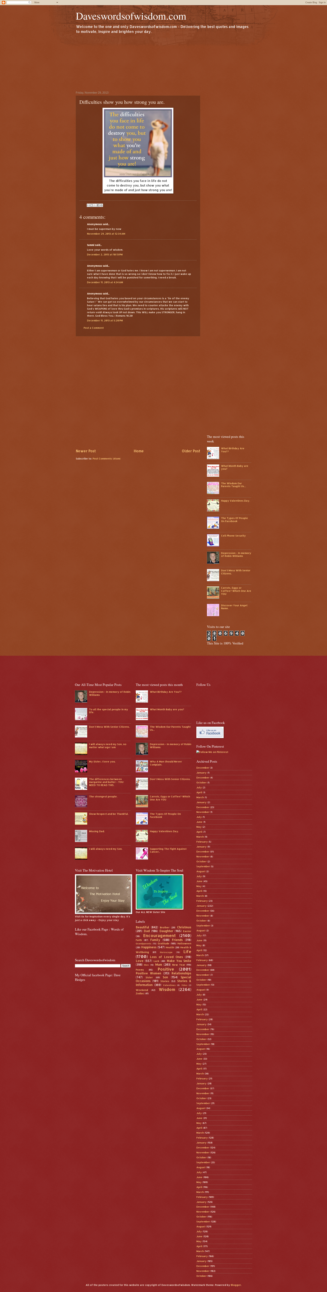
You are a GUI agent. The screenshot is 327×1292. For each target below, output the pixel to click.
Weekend (142, 990)
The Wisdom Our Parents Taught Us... (233, 485)
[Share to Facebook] (98, 205)
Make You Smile (179, 961)
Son (165, 977)
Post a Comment (94, 327)
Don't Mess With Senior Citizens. (235, 572)
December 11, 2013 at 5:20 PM (105, 320)
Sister (149, 977)
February (202, 841)
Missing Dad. (97, 831)
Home (139, 451)
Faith (139, 940)
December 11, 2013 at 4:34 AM (105, 282)
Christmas (184, 927)
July (199, 787)
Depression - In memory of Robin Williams (236, 554)
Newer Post (86, 451)
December (202, 767)
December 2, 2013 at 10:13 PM (105, 254)
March (200, 797)
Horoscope (166, 952)
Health (170, 947)
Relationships (181, 973)
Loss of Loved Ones (166, 957)
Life (187, 951)
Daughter (166, 931)
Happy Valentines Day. (235, 500)
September (203, 866)
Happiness (149, 947)
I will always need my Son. (105, 848)
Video (184, 985)
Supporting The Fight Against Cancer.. (168, 850)
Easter (187, 931)
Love (139, 961)
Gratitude (163, 943)
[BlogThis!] (91, 205)
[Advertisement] (163, 62)
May (199, 826)
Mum (158, 964)
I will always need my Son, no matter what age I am (107, 745)
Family (155, 940)
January (201, 772)
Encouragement (159, 935)
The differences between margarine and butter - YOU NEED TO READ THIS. (106, 782)
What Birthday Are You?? (232, 450)
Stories (164, 981)
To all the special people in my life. (108, 711)
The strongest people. (103, 796)
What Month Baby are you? (234, 467)
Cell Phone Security (233, 535)
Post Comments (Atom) (107, 458)
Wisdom (167, 989)
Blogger (236, 1285)
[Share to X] (95, 205)
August (200, 871)
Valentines (169, 985)
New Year (178, 964)
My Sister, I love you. (102, 761)
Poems (140, 969)
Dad (147, 931)
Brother (164, 927)
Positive (166, 969)
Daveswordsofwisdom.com (131, 16)
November (202, 812)
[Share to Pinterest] (101, 205)
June (199, 821)
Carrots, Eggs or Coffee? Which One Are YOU (236, 590)
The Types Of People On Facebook (234, 519)
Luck (156, 961)
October (201, 782)
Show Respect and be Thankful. (108, 813)
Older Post (191, 451)
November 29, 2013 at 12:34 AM (106, 233)
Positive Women (148, 973)
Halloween (184, 943)
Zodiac (140, 993)
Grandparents (143, 943)
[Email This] (88, 205)
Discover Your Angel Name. (234, 607)
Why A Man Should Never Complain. (166, 763)
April (199, 792)
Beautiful (142, 927)
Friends (177, 940)
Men (146, 964)
